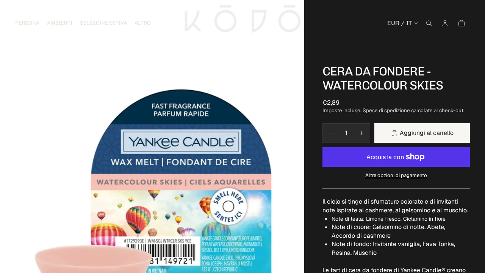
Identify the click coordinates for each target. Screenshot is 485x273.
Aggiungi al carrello (427, 133)
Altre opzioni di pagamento (396, 175)
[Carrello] (461, 23)
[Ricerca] (429, 23)
